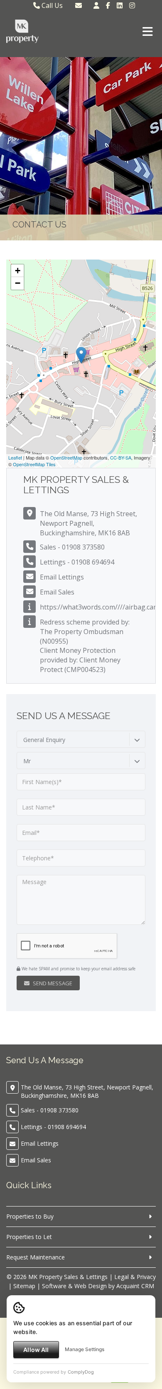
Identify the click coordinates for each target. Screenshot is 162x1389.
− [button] (17, 283)
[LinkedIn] (120, 5)
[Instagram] (132, 5)
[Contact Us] (96, 5)
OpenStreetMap (66, 457)
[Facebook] (108, 5)
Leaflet (15, 457)
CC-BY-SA (120, 457)
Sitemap (24, 1286)
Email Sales (57, 592)
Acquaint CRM (135, 1286)
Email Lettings (62, 577)
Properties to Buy (30, 1216)
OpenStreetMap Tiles (34, 464)
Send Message (52, 983)
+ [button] (17, 270)
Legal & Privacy (135, 1277)
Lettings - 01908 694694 (77, 562)
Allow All (36, 1349)
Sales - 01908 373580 (72, 547)
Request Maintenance (35, 1257)
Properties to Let (29, 1237)
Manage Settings (84, 1349)
